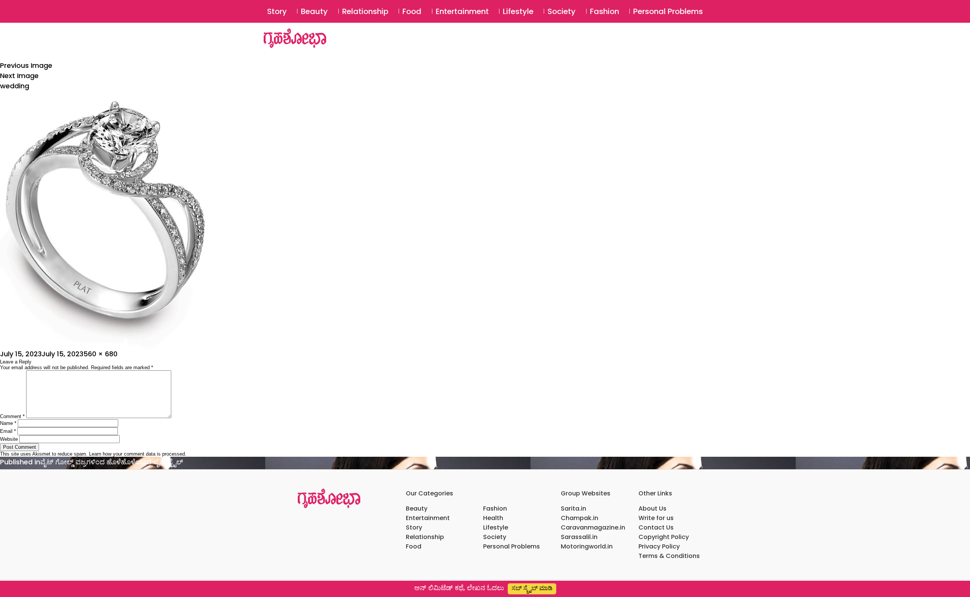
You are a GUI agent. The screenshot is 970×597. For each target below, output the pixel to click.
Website (9, 439)
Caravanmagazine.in (593, 527)
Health (493, 518)
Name (8, 423)
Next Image (19, 75)
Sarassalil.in (579, 537)
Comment (12, 416)
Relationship (365, 11)
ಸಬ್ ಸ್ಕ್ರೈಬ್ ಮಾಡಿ (532, 588)
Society (562, 11)
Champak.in (579, 518)
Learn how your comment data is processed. (137, 454)
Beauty (314, 11)
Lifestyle (518, 11)
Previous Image (26, 65)
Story (277, 11)
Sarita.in (573, 508)
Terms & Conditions (669, 556)
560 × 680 (100, 354)
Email (8, 431)
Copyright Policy (663, 537)
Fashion (604, 11)
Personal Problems (668, 11)
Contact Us (656, 527)
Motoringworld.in (587, 546)
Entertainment (462, 11)
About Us (652, 508)
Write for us (656, 518)
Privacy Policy (659, 546)
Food (411, 11)
